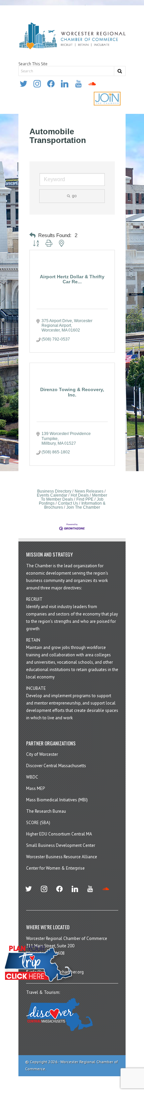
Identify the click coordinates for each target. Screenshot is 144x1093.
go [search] (74, 196)
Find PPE (84, 499)
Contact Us (68, 503)
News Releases (89, 491)
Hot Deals (80, 495)
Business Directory (54, 491)
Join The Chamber (83, 507)
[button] (32, 235)
